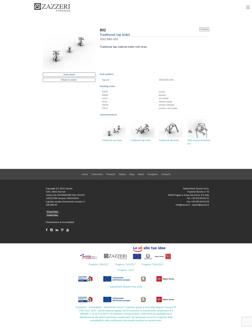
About (141, 174)
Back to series (70, 79)
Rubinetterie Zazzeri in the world (126, 286)
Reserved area (185, 2)
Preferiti (204, 29)
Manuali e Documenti (167, 2)
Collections (97, 174)
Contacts (165, 174)
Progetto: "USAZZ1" (99, 264)
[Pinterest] (62, 230)
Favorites (200, 2)
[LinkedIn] (57, 230)
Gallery (122, 174)
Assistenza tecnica (146, 2)
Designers (153, 174)
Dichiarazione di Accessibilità (60, 222)
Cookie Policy (52, 215)
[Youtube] (67, 230)
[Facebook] (47, 230)
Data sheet (69, 74)
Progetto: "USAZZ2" (125, 264)
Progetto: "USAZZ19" (152, 264)
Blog (132, 174)
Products (110, 174)
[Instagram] (51, 230)
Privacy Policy (52, 212)
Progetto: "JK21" (126, 270)
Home (85, 174)
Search (211, 2)
